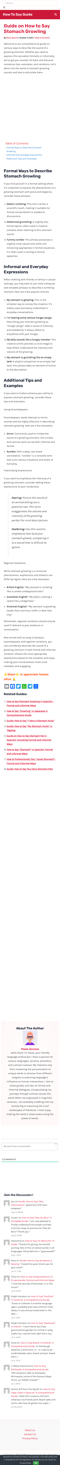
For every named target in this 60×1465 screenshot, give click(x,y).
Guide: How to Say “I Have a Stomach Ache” (30, 720)
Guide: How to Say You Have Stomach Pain (30, 768)
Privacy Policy (30, 1438)
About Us (30, 1430)
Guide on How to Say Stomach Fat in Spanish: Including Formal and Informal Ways (29, 739)
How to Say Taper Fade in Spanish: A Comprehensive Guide (33, 1392)
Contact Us (30, 1434)
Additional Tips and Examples (22, 158)
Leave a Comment (42, 38)
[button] (55, 14)
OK (36, 1463)
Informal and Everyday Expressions (24, 155)
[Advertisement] (30, 108)
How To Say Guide (17, 14)
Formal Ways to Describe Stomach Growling (24, 149)
